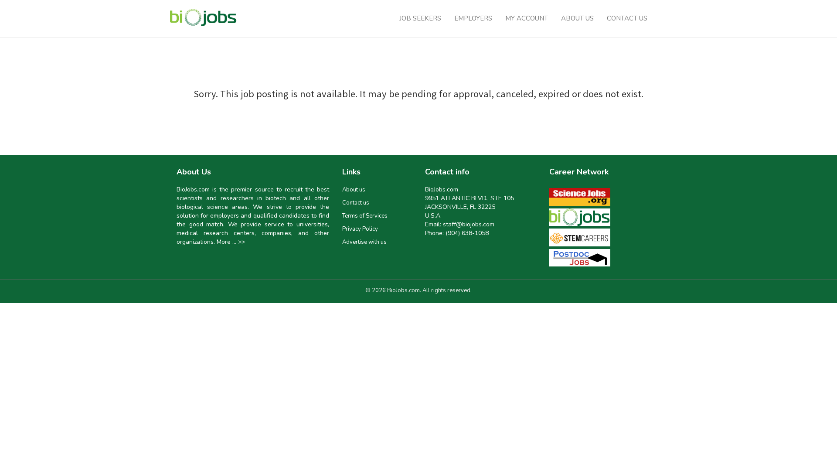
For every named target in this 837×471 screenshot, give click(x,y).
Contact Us (627, 18)
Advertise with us (364, 242)
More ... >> (231, 242)
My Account (526, 18)
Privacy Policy (360, 229)
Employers (473, 18)
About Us (577, 18)
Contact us (355, 203)
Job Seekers (420, 18)
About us (353, 190)
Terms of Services (365, 216)
